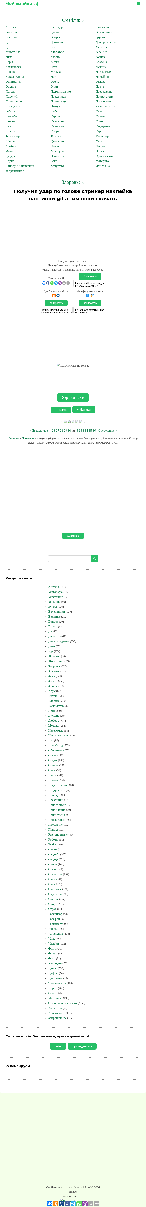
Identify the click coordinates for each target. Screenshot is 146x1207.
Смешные (57, 126)
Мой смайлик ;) (21, 3)
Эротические (104, 156)
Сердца (56, 116)
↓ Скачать (61, 410)
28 (61, 430)
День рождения (106, 42)
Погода (10, 91)
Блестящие (103, 27)
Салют (100, 111)
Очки (54, 86)
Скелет (10, 121)
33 (82, 430)
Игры (9, 62)
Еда (53, 47)
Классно (101, 62)
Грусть (100, 37)
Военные (12, 37)
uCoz (80, 1196)
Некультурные (15, 76)
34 (86, 430)
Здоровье (57, 52)
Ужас (99, 141)
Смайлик (13, 438)
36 (94, 430)
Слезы (100, 121)
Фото (9, 151)
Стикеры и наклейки (20, 166)
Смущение (103, 126)
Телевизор (13, 136)
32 (78, 430)
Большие (12, 32)
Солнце (11, 131)
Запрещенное (15, 171)
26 (53, 430)
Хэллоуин (57, 151)
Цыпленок (58, 156)
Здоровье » (73, 182)
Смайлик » (73, 20)
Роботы (11, 111)
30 (69, 430)
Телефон (56, 136)
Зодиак (100, 57)
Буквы (55, 32)
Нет (53, 76)
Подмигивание (61, 91)
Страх (100, 131)
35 (90, 430)
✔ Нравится (84, 409)
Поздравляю (104, 91)
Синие (100, 116)
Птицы (55, 106)
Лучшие (101, 66)
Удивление (58, 141)
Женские (102, 47)
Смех (9, 126)
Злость (55, 57)
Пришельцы (59, 101)
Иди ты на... (104, 166)
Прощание (13, 106)
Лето (54, 66)
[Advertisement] (73, 229)
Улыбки (11, 146)
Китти (55, 62)
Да (7, 42)
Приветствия (104, 96)
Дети (9, 47)
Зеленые (101, 52)
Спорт (55, 131)
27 (57, 430)
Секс (54, 161)
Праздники (58, 96)
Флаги (55, 146)
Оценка (11, 86)
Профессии (103, 101)
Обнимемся (13, 81)
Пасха (100, 86)
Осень (55, 81)
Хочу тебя (57, 166)
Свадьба (11, 116)
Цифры (10, 156)
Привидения (14, 101)
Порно (10, 161)
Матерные (103, 161)
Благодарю (58, 27)
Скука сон (58, 121)
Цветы (100, 151)
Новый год (103, 76)
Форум (100, 146)
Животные (13, 52)
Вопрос (56, 37)
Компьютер (13, 66)
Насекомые (103, 71)
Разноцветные (105, 106)
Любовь (11, 71)
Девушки (57, 42)
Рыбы (54, 111)
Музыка (56, 71)
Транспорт (103, 136)
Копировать (90, 276)
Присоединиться (82, 1046)
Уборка (10, 141)
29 (65, 430)
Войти (58, 1046)
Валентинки (104, 32)
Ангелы (11, 27)
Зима (9, 57)
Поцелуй (12, 96)
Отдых (100, 81)
